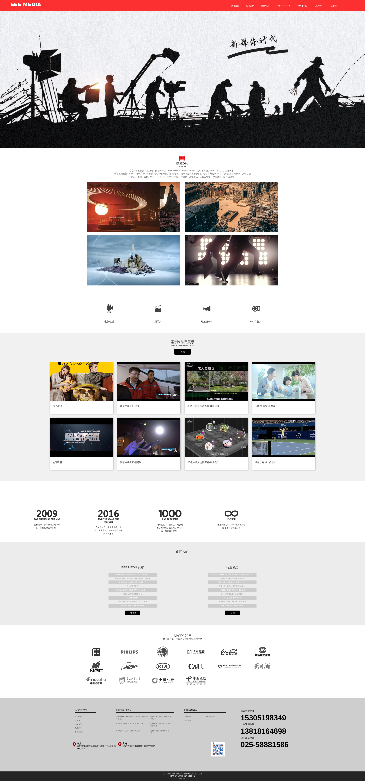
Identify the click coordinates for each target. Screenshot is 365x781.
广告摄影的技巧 (133, 586)
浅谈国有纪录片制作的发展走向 (133, 606)
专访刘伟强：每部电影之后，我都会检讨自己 (132, 574)
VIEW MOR (47, 531)
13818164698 (263, 745)
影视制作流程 (132, 598)
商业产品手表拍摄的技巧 (132, 594)
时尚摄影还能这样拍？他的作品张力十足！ (132, 590)
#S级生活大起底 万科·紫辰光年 (203, 462)
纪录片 (158, 299)
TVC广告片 (256, 299)
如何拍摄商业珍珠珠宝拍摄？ (232, 594)
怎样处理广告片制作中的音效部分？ (232, 602)
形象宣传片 (207, 299)
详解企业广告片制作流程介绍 (232, 606)
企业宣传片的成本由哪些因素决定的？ (132, 602)
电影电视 (109, 299)
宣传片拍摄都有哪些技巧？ (232, 598)
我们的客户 (210, 731)
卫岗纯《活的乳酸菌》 (266, 406)
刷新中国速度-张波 (129, 406)
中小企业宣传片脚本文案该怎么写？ (232, 582)
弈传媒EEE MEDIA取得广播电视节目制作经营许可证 (232, 574)
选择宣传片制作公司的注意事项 (232, 578)
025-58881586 (265, 759)
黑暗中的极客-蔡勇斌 (130, 462)
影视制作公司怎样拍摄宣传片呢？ (232, 590)
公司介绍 (187, 731)
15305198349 (263, 732)
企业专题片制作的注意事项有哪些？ (232, 586)
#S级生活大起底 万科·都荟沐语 (203, 406)
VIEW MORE (108, 531)
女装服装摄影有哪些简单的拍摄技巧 (132, 582)
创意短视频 (79, 746)
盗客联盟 (57, 462)
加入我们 (187, 735)
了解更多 (182, 352)
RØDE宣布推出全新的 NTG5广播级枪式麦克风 (132, 578)
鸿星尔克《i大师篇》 (265, 462)
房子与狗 (57, 406)
